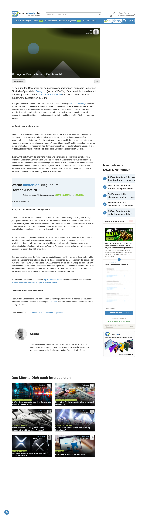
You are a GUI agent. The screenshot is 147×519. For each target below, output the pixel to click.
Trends (35, 21)
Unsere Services (89, 21)
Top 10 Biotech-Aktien (52, 280)
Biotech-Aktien (18, 81)
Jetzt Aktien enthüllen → (119, 313)
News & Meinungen (23, 21)
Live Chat (53, 302)
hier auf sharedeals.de (50, 94)
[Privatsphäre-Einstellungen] (6, 512)
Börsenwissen (51, 21)
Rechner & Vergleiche (67, 21)
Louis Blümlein (41, 411)
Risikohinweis (109, 326)
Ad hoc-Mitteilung (77, 103)
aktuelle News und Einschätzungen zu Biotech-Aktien (34, 283)
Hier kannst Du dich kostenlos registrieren (45, 313)
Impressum (120, 325)
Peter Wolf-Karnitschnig (81, 436)
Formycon (41, 91)
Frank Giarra (84, 411)
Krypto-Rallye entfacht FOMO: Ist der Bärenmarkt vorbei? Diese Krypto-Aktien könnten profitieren (119, 245)
